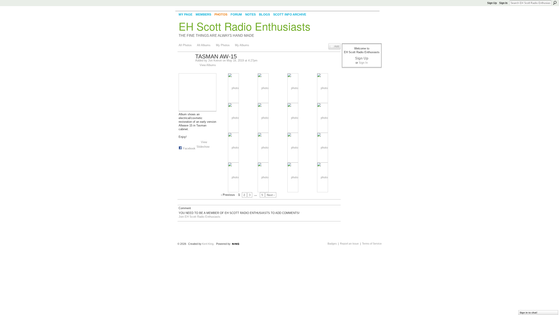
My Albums (242, 45)
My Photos (223, 45)
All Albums (203, 45)
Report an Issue (349, 243)
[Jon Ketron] (186, 66)
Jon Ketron (215, 60)
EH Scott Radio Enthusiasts (245, 26)
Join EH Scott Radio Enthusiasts (199, 216)
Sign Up (492, 3)
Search (555, 3)
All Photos (185, 45)
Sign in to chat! (528, 312)
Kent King (208, 243)
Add (336, 46)
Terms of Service (372, 243)
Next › (270, 195)
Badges (332, 243)
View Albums (208, 65)
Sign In (503, 3)
